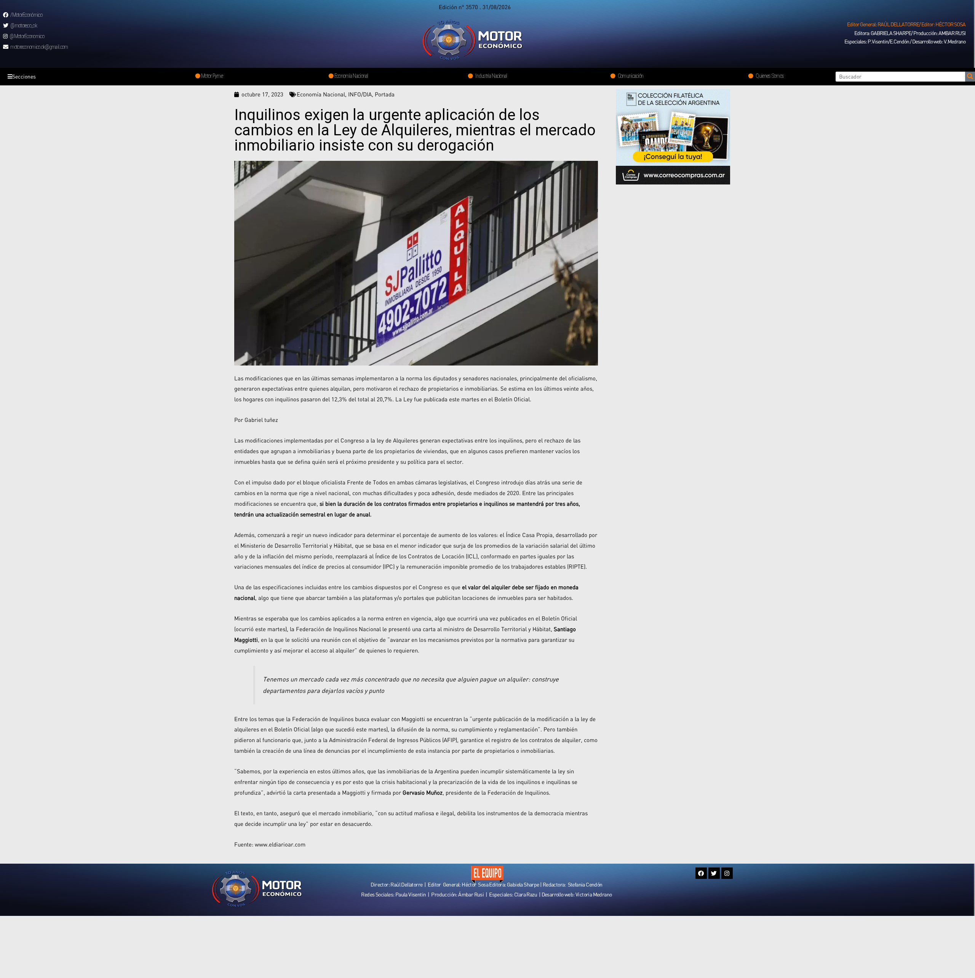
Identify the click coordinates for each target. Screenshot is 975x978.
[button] (906, 24)
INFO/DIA (360, 94)
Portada (385, 94)
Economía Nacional (321, 94)
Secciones (24, 76)
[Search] (970, 77)
